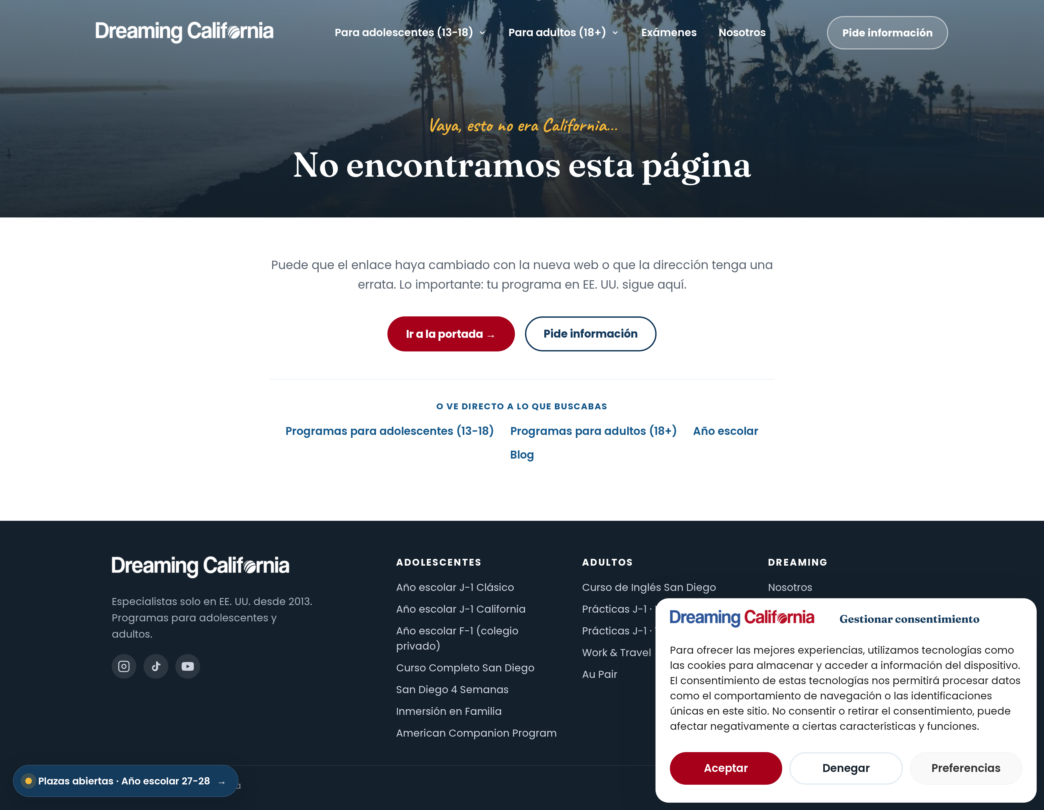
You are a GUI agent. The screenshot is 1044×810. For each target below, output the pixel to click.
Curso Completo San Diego (465, 668)
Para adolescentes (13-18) (404, 32)
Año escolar (726, 431)
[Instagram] (124, 666)
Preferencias (966, 768)
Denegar (846, 768)
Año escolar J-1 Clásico (455, 587)
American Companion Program (476, 733)
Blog (522, 454)
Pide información (888, 33)
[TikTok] (156, 666)
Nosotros (742, 32)
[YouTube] (187, 666)
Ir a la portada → (451, 334)
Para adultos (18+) (557, 32)
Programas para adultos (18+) (593, 431)
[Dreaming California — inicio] (185, 32)
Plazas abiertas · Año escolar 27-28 (132, 781)
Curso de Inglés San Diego (649, 587)
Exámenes (669, 32)
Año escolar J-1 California (461, 609)
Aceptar (726, 768)
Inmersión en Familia (449, 711)
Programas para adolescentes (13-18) (389, 431)
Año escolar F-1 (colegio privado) (457, 638)
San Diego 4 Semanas (452, 690)
